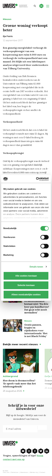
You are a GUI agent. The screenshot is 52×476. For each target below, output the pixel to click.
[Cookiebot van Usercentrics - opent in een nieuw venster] (37, 179)
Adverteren (24, 472)
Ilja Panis (8, 36)
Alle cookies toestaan (26, 275)
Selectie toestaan (26, 285)
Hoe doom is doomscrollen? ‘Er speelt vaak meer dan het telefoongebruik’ (19, 383)
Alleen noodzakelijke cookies (26, 294)
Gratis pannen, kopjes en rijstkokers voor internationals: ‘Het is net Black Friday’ (35, 330)
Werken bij (34, 472)
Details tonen (36, 266)
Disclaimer (14, 472)
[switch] (44, 237)
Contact (42, 472)
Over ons (6, 472)
